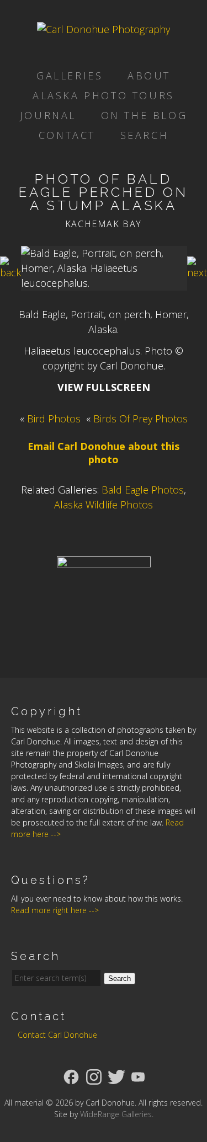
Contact (67, 135)
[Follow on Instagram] (93, 1075)
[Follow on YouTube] (138, 1075)
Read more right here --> (55, 910)
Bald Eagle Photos (143, 489)
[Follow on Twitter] (116, 1075)
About (149, 75)
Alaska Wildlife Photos (103, 504)
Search (144, 135)
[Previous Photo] (10, 272)
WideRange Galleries (116, 1114)
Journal (48, 115)
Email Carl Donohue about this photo (103, 452)
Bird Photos (54, 418)
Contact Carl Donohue (57, 1035)
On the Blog (144, 115)
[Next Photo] (197, 272)
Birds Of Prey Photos (140, 418)
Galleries (69, 75)
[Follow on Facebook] (71, 1075)
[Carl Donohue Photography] (103, 29)
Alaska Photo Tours (103, 95)
